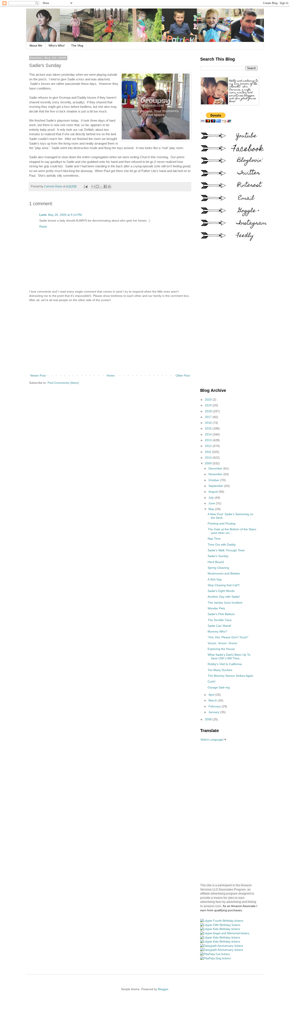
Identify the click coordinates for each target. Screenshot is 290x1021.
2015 (209, 428)
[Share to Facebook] (105, 186)
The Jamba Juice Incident (225, 602)
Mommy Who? (217, 631)
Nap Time (214, 538)
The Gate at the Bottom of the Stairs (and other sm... (232, 531)
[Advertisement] (110, 338)
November (215, 474)
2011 (208, 452)
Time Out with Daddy (222, 544)
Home (111, 375)
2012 (209, 446)
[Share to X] (101, 186)
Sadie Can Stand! (219, 625)
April (211, 694)
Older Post (183, 375)
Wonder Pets (216, 608)
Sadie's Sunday (218, 556)
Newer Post (38, 375)
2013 (209, 440)
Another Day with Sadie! (224, 596)
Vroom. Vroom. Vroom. (223, 643)
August (213, 491)
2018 (209, 411)
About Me (35, 45)
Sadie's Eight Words (221, 591)
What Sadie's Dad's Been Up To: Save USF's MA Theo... (229, 656)
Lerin (43, 214)
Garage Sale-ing (219, 687)
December (215, 468)
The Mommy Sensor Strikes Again (230, 675)
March (213, 700)
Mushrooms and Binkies (224, 573)
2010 (209, 457)
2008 (209, 719)
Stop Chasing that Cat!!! (224, 585)
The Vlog (77, 45)
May (211, 509)
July (211, 497)
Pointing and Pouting (221, 523)
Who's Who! (57, 45)
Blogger (163, 989)
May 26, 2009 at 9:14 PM (65, 214)
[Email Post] (86, 186)
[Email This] (93, 186)
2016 (209, 422)
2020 (209, 399)
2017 (209, 417)
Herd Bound (216, 562)
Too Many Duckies (220, 670)
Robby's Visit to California (225, 664)
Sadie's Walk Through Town (226, 550)
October (214, 480)
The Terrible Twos (220, 620)
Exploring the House (221, 649)
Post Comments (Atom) (63, 382)
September (216, 486)
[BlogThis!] (97, 186)
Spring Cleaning (218, 567)
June (212, 503)
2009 (209, 463)
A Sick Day (215, 579)
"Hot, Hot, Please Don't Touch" (228, 637)
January (214, 712)
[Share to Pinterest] (109, 186)
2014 (209, 434)
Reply (43, 226)
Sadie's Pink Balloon (221, 614)
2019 (209, 405)
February (215, 706)
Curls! (211, 681)
